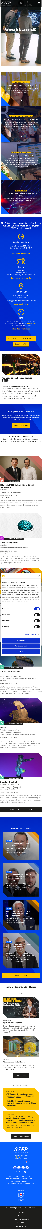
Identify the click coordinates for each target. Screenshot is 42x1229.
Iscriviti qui (21, 425)
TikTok (27, 1167)
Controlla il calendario (21, 253)
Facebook (15, 1167)
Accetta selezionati (21, 646)
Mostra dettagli (30, 634)
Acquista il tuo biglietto (21, 338)
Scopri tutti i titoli (21, 809)
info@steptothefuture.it (21, 329)
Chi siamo (21, 1216)
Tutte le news (20, 1076)
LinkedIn (23, 1167)
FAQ (9, 1176)
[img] (6, 4)
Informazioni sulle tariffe (21, 278)
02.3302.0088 (31, 323)
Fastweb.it (21, 1212)
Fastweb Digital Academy (21, 1219)
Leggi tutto (21, 975)
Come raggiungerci (21, 304)
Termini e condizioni (22, 1176)
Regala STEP (21, 344)
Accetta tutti (21, 640)
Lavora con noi (21, 1226)
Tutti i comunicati (21, 1136)
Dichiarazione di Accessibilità (21, 1184)
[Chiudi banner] (39, 575)
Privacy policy (12, 1179)
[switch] (37, 614)
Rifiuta (21, 651)
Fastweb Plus (21, 1223)
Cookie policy (27, 1179)
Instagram (19, 1167)
